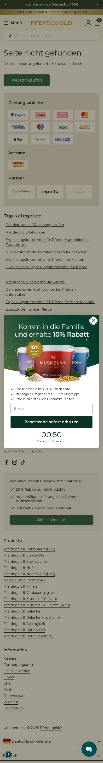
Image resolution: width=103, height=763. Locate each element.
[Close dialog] (93, 320)
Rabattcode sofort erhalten (51, 422)
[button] (8, 754)
